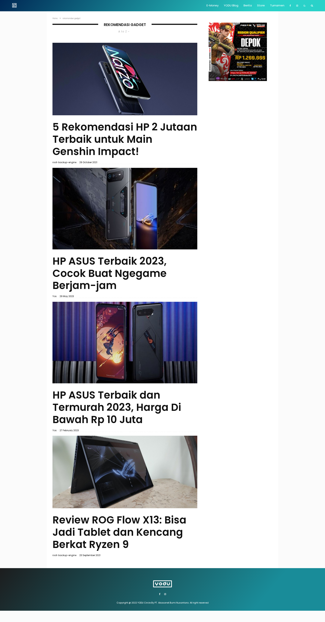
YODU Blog (231, 5)
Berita (248, 5)
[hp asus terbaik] (124, 208)
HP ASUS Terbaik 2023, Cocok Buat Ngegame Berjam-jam (109, 273)
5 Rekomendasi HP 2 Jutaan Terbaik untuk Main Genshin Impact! (124, 139)
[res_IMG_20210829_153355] (124, 472)
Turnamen (277, 5)
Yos (54, 296)
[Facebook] (290, 5)
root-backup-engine (64, 162)
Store (261, 5)
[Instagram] (297, 5)
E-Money (213, 5)
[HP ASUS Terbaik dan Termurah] (124, 342)
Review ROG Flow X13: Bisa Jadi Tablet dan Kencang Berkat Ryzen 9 (119, 532)
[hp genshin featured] (124, 79)
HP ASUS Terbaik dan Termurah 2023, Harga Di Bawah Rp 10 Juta (116, 407)
